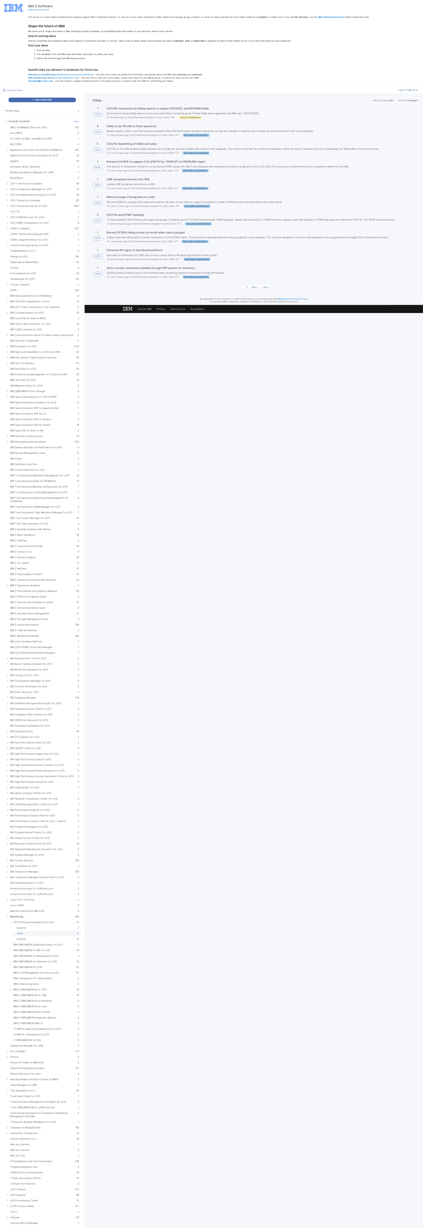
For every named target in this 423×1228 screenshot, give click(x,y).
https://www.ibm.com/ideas (79, 74)
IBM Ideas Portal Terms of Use (293, 299)
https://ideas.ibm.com (67, 77)
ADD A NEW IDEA (43, 100)
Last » (266, 287)
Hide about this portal (38, 9)
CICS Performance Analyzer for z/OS (144, 117)
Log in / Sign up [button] (407, 89)
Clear (76, 121)
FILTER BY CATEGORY (19, 121)
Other (167, 117)
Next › (255, 287)
